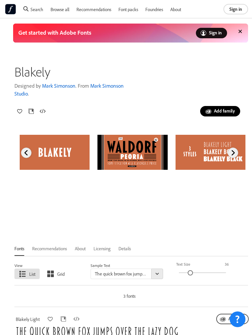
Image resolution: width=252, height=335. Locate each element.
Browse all (60, 9)
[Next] (233, 153)
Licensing (102, 248)
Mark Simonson (58, 85)
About (175, 9)
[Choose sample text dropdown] (157, 274)
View (18, 265)
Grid (61, 274)
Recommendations (93, 9)
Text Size (183, 264)
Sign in (235, 9)
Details (124, 248)
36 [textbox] (227, 264)
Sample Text (100, 265)
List (32, 274)
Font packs (128, 9)
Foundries (154, 9)
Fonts (19, 248)
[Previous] (26, 153)
